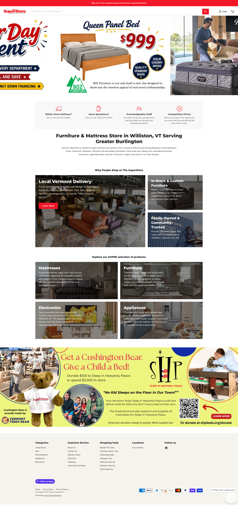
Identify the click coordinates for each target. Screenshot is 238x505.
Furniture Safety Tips (109, 451)
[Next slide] (231, 55)
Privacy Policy (48, 489)
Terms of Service (62, 489)
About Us (72, 447)
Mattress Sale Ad (107, 462)
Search (37, 489)
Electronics (40, 462)
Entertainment (41, 455)
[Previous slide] (6, 55)
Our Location (137, 447)
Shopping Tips (106, 458)
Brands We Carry (107, 447)
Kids (37, 451)
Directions (72, 458)
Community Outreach (77, 465)
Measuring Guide (107, 455)
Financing (71, 462)
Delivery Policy (74, 455)
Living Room (40, 447)
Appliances (40, 458)
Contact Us (72, 451)
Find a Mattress (106, 469)
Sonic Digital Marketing (53, 495)
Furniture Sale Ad (107, 465)
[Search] (205, 11)
